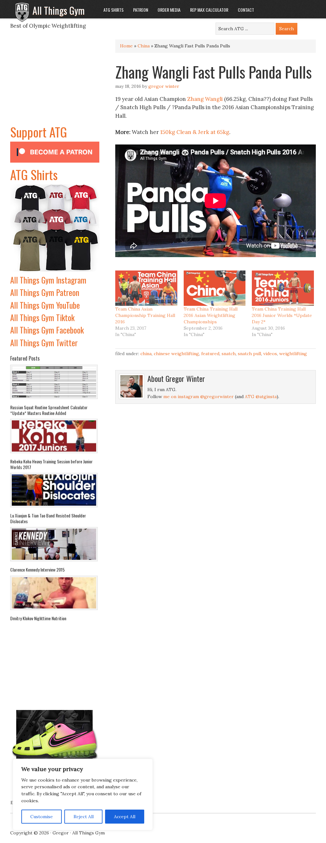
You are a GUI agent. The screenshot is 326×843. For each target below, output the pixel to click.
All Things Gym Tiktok (42, 317)
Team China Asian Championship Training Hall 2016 (145, 315)
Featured (210, 353)
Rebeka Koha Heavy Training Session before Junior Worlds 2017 (51, 464)
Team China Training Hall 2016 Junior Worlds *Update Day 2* (282, 315)
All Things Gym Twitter (44, 342)
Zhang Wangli (205, 98)
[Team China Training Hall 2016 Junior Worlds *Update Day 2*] (283, 288)
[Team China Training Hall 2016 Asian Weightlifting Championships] (215, 288)
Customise (41, 816)
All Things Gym (58, 10)
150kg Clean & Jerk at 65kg (194, 132)
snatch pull (249, 353)
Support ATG (38, 132)
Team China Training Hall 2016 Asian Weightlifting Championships (210, 315)
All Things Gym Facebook (47, 330)
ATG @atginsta (261, 396)
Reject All (84, 816)
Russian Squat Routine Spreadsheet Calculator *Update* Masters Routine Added (49, 410)
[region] (83, 795)
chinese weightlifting (176, 353)
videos (270, 353)
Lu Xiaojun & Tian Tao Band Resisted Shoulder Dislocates (48, 518)
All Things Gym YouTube (45, 305)
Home (126, 46)
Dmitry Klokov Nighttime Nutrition (38, 618)
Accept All (124, 816)
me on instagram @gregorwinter (198, 396)
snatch (229, 353)
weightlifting (293, 353)
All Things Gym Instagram (48, 280)
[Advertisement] (54, 82)
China (144, 46)
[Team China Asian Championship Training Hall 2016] (146, 288)
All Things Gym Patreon (44, 292)
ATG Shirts (34, 174)
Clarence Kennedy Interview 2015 (37, 569)
